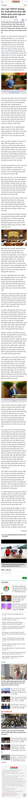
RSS (26, 5)
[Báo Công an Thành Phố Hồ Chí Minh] (16, 1)
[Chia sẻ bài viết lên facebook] (22, 20)
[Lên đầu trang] (24, 795)
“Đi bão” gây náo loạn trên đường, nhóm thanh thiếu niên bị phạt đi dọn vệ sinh (13, 732)
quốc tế (6, 536)
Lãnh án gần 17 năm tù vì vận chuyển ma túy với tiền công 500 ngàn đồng (19, 706)
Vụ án (3, 662)
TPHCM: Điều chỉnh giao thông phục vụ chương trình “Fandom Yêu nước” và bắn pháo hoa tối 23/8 (18, 748)
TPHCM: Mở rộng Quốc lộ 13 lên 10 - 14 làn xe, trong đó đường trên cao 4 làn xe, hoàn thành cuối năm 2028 (14, 759)
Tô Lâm (16, 38)
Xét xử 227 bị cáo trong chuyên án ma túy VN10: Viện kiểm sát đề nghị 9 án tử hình (18, 691)
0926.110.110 (9, 794)
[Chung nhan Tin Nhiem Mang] (9, 795)
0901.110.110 (15, 794)
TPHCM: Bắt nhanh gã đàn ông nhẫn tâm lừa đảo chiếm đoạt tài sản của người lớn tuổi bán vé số (13, 683)
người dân (4, 51)
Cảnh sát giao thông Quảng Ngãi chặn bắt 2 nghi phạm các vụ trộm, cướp (19, 699)
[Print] (26, 20)
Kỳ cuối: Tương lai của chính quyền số (12, 614)
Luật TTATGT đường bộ (14, 92)
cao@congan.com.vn (9, 790)
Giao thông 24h (6, 711)
